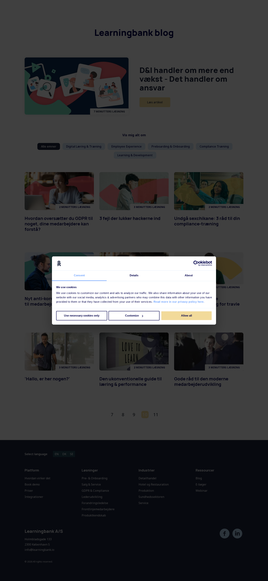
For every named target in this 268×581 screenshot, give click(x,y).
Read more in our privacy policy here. (179, 301)
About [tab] (189, 275)
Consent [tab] (79, 275)
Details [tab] (134, 275)
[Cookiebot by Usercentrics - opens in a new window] (196, 263)
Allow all (186, 315)
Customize (132, 315)
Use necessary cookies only (81, 315)
